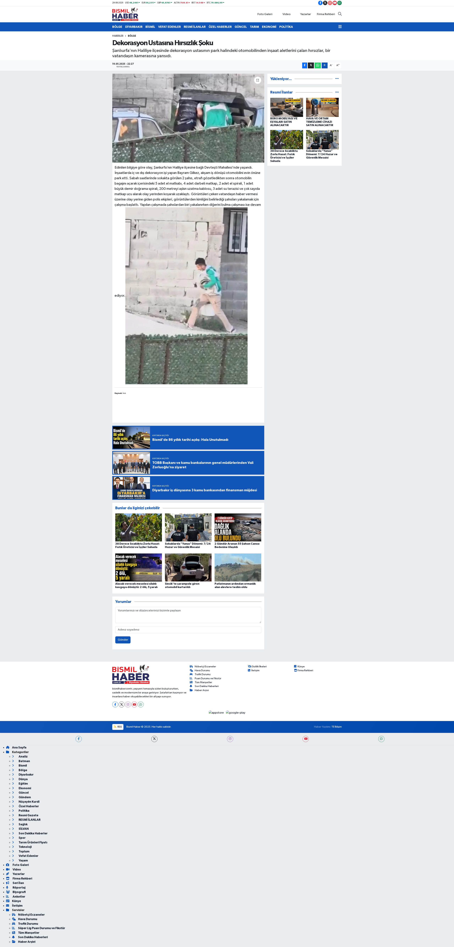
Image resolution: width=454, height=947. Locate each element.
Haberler (117, 36)
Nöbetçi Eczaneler (205, 666)
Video (286, 14)
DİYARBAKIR (133, 26)
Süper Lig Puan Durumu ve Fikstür (41, 928)
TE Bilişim (336, 726)
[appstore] (216, 712)
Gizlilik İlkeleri (259, 666)
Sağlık (22, 824)
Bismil (22, 765)
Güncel (23, 792)
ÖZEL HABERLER (220, 26)
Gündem (24, 797)
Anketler (18, 896)
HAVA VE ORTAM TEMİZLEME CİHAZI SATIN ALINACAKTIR (319, 122)
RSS (119, 726)
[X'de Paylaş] (311, 65)
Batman (24, 761)
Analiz (23, 756)
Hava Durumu (202, 670)
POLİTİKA (286, 26)
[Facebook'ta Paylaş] (304, 65)
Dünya (23, 779)
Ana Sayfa (19, 747)
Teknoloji (25, 846)
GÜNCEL (241, 26)
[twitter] (154, 739)
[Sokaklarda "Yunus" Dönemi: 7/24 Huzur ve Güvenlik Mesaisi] (188, 527)
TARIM (254, 26)
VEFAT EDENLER (169, 26)
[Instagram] (128, 704)
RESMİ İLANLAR (195, 26)
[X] (121, 704)
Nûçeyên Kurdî (29, 801)
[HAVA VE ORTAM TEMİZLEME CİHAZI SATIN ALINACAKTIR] (322, 107)
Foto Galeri (265, 14)
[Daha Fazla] (325, 65)
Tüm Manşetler (203, 682)
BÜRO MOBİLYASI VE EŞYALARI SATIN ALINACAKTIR (283, 122)
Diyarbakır (26, 774)
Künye (301, 666)
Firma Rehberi (326, 14)
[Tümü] (337, 78)
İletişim (255, 670)
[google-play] (235, 712)
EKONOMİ (269, 26)
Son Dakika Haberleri (207, 686)
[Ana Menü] (340, 27)
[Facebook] (115, 704)
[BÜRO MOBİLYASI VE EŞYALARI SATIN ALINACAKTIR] (286, 107)
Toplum (23, 851)
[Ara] (340, 14)
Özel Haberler (28, 806)
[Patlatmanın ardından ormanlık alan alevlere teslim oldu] (238, 567)
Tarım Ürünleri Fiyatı (32, 842)
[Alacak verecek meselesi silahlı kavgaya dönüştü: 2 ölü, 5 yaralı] (138, 567)
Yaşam (23, 860)
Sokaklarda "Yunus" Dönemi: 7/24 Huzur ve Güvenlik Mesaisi (321, 154)
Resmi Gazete (28, 815)
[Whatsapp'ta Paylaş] (318, 65)
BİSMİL (150, 26)
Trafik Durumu (203, 674)
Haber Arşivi (202, 690)
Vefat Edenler (28, 855)
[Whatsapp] (141, 704)
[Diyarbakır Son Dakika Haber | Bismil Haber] (125, 14)
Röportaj (18, 887)
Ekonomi (24, 788)
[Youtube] (134, 704)
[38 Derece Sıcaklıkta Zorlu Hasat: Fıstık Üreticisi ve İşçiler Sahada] (138, 527)
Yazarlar (305, 14)
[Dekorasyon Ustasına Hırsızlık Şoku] (188, 118)
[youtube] (306, 739)
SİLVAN (23, 828)
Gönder (123, 639)
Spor (22, 837)
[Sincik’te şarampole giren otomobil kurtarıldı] (188, 567)
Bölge (132, 36)
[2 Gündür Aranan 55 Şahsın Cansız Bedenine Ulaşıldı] (238, 527)
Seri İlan (18, 882)
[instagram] (230, 739)
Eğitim (23, 783)
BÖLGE (117, 26)
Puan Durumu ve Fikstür (208, 678)
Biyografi (19, 892)
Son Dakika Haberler (33, 833)
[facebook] (79, 739)
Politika (23, 810)
